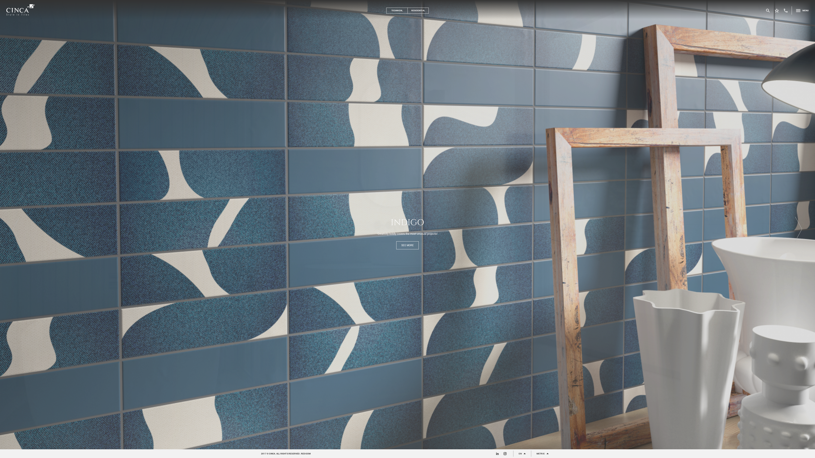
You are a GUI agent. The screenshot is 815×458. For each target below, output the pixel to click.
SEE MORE (407, 247)
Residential (418, 10)
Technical (397, 10)
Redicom (306, 453)
